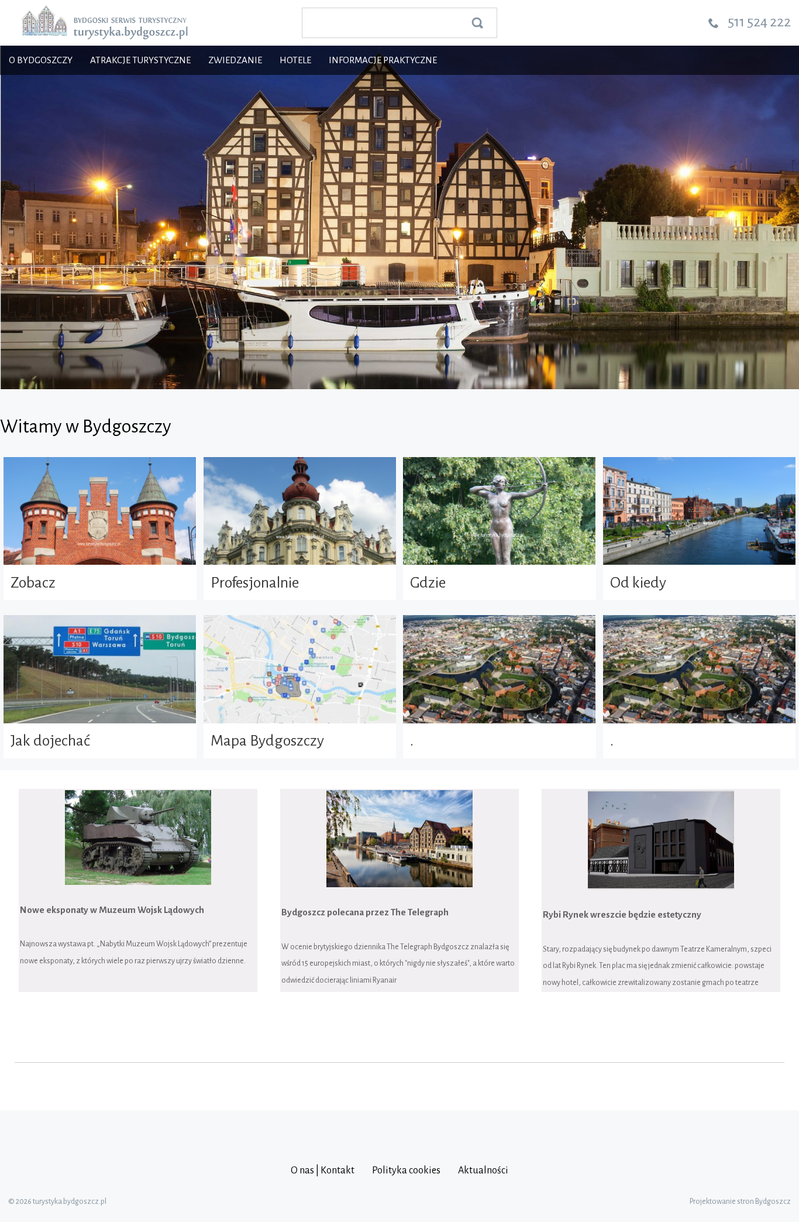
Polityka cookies (406, 1170)
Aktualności (483, 1170)
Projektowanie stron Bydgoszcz (740, 1201)
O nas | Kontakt (322, 1170)
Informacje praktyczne (383, 60)
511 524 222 (759, 21)
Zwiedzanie (235, 60)
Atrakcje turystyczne (140, 60)
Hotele (295, 60)
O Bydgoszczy (41, 60)
